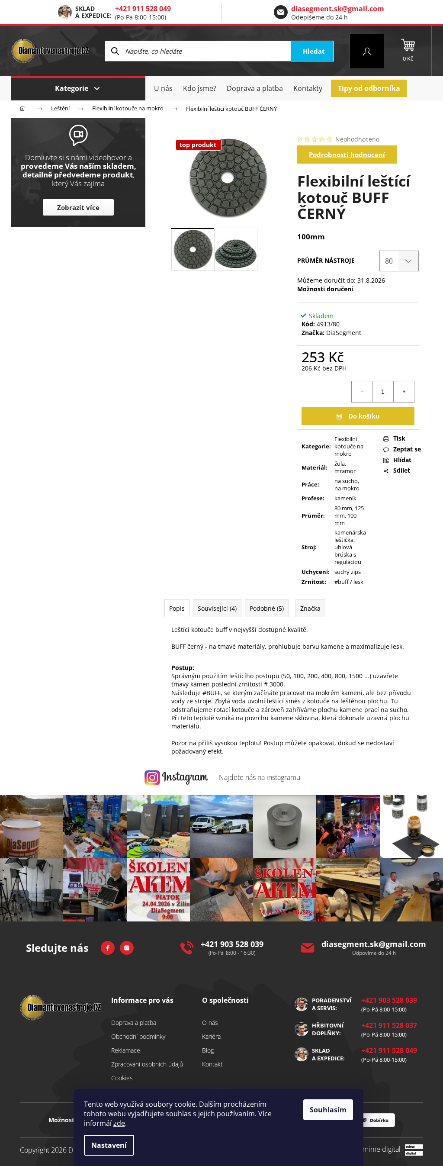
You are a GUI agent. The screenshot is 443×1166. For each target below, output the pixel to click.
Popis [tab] (177, 608)
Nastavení (109, 1145)
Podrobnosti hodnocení (347, 154)
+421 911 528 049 (143, 8)
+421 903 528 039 (232, 944)
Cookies (122, 1078)
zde (119, 1123)
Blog (208, 1050)
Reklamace (125, 1050)
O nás (210, 1022)
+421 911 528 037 (389, 1025)
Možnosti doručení (325, 289)
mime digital (378, 1149)
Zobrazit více (78, 207)
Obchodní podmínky (138, 1036)
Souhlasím (328, 1109)
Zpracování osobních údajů (147, 1064)
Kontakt (212, 1064)
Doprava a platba (133, 1022)
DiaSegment (343, 333)
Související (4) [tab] (217, 608)
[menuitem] (163, 88)
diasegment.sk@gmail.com (337, 8)
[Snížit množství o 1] (362, 391)
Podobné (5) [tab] (267, 608)
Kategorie (71, 88)
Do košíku (364, 416)
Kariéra (211, 1036)
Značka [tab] (310, 608)
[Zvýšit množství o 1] (403, 391)
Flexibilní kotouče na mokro (348, 446)
